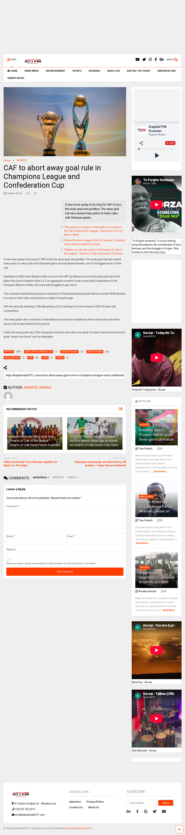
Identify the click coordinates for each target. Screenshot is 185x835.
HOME (13, 70)
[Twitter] (144, 60)
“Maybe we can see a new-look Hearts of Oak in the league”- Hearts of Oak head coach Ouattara (35, 440)
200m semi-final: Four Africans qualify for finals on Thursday (30, 463)
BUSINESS (94, 70)
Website (11, 549)
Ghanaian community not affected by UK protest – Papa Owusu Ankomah (100, 463)
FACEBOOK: (58, 477)
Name (10, 536)
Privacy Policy (95, 801)
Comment (13, 506)
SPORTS (76, 70)
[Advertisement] (92, 29)
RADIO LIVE (113, 70)
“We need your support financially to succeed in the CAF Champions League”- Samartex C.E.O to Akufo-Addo (93, 231)
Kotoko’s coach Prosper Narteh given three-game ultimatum (156, 435)
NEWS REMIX (32, 70)
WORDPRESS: (41, 477)
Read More (160, 471)
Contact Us (76, 807)
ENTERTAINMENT (55, 70)
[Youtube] (137, 60)
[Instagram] (150, 60)
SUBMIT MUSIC (15, 78)
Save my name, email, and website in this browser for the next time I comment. (51, 563)
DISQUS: (73, 477)
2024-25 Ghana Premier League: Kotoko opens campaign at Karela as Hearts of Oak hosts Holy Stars (94, 440)
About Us (93, 807)
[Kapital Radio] (31, 64)
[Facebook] (156, 60)
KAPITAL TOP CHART (138, 70)
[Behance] (162, 60)
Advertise (75, 801)
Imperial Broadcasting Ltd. (79, 828)
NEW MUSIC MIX (167, 70)
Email (71, 536)
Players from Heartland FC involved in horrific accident (156, 577)
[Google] (145, 811)
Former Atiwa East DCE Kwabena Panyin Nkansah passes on (155, 506)
